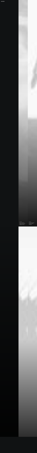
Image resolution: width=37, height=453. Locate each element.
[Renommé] (2, 1)
